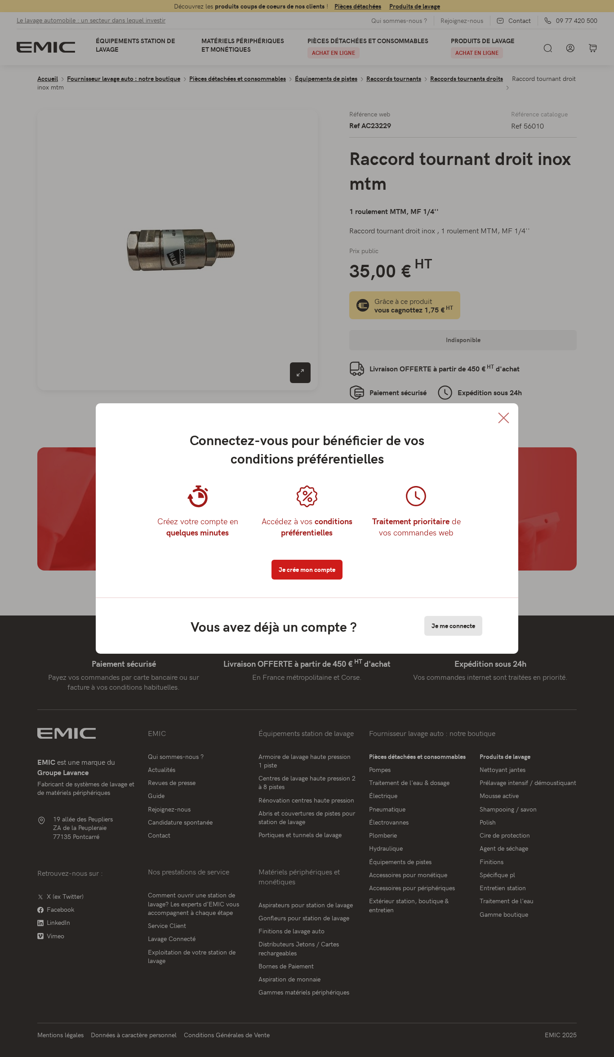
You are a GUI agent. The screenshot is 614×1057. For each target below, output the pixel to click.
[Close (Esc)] (503, 418)
